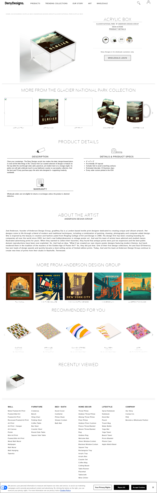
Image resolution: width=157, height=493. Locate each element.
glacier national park (105, 24)
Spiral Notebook (108, 411)
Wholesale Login (117, 58)
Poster (10, 432)
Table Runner (83, 469)
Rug (80, 432)
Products (35, 3)
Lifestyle (107, 407)
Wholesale (102, 3)
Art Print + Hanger (15, 426)
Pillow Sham (60, 417)
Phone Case (107, 441)
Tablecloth (82, 475)
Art (90, 3)
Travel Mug (106, 423)
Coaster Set (83, 459)
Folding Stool (36, 420)
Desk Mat (105, 417)
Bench (33, 414)
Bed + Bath (60, 407)
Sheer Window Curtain (87, 441)
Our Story (78, 3)
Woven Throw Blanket (86, 429)
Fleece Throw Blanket (86, 426)
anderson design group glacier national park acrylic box (58, 14)
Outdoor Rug (83, 435)
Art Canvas (12, 429)
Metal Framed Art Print (16, 411)
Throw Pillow (83, 411)
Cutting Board (83, 466)
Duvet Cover (60, 411)
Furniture (36, 407)
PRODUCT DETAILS (117, 29)
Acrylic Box (82, 456)
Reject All (121, 487)
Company (130, 407)
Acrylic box (28, 14)
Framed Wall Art (14, 414)
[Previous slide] (4, 113)
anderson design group (128, 24)
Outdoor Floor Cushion (87, 423)
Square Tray (83, 447)
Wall (10, 407)
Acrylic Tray (83, 453)
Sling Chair (35, 417)
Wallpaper (12, 444)
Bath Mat (58, 423)
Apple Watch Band (109, 444)
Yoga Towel (106, 432)
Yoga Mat (105, 429)
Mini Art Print (13, 435)
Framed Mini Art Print (16, 438)
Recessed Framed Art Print (18, 420)
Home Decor (85, 407)
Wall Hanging (13, 450)
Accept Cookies (139, 487)
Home (8, 14)
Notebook (106, 414)
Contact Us (130, 414)
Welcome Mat (83, 438)
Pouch (104, 420)
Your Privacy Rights (102, 487)
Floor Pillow (83, 420)
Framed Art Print (14, 417)
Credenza (35, 411)
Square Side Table (38, 435)
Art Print (11, 423)
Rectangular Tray (85, 450)
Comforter (59, 414)
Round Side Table (38, 432)
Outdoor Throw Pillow (86, 414)
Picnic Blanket (107, 438)
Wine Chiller (83, 478)
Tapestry (11, 453)
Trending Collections (56, 3)
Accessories (16, 14)
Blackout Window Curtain (88, 444)
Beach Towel (107, 435)
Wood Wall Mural (14, 441)
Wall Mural (12, 447)
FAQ (127, 417)
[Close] (153, 487)
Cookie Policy (65, 490)
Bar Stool (35, 426)
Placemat (82, 472)
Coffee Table (36, 423)
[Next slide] (152, 113)
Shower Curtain (61, 420)
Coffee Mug (82, 462)
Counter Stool (36, 429)
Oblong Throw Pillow (86, 417)
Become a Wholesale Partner (137, 420)
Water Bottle (107, 426)
